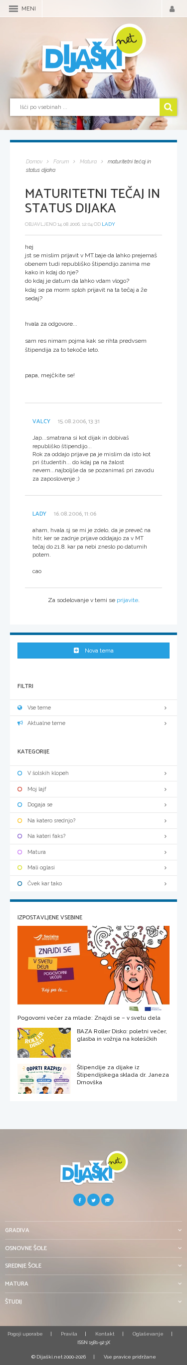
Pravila (69, 1334)
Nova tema (99, 650)
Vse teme (39, 707)
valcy (41, 421)
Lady (108, 224)
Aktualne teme (46, 723)
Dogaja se (39, 804)
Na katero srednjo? (51, 820)
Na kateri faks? (46, 836)
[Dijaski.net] (93, 50)
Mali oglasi (41, 867)
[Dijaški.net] (93, 1172)
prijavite (127, 600)
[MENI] (13, 8)
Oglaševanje (148, 1334)
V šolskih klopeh (48, 773)
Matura (36, 852)
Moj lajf (36, 789)
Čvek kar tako (44, 883)
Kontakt (105, 1334)
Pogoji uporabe (25, 1334)
